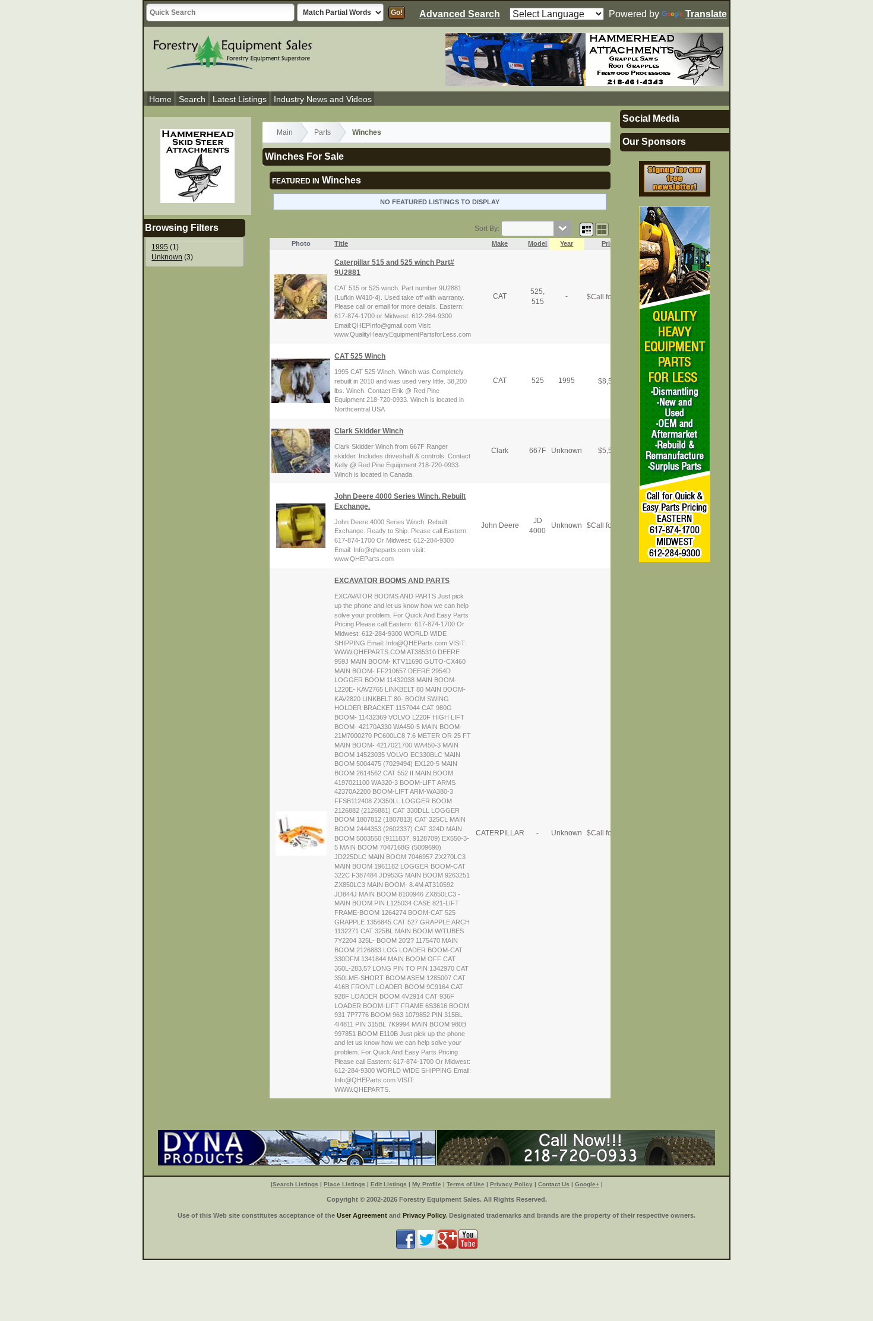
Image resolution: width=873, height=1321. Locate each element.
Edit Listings (389, 1184)
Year (566, 243)
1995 (159, 247)
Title (341, 243)
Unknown (166, 257)
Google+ (587, 1184)
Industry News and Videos (323, 99)
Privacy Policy (511, 1184)
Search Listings (295, 1184)
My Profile (426, 1184)
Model (537, 243)
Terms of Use (466, 1184)
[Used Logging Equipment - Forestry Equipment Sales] (233, 51)
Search (192, 99)
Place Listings (344, 1184)
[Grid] (586, 228)
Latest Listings (240, 99)
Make (500, 243)
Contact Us (554, 1184)
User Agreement (362, 1215)
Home (160, 99)
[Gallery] (602, 228)
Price (609, 243)
